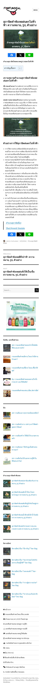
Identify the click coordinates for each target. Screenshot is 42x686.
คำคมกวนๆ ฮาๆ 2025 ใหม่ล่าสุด (16, 619)
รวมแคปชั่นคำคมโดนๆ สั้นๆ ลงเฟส (17, 614)
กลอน (7, 648)
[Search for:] (19, 290)
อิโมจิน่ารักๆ (9, 662)
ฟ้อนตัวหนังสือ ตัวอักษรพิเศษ (15, 657)
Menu (35, 10)
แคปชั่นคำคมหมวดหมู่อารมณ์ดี (16, 629)
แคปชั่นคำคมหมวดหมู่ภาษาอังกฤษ (17, 638)
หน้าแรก (8, 609)
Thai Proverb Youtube (15, 228)
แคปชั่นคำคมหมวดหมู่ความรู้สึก (16, 624)
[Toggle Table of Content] (19, 68)
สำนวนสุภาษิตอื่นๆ (13, 223)
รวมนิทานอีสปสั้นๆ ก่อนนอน (14, 672)
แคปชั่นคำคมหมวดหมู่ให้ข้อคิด (16, 633)
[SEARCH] (37, 290)
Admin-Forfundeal (12, 241)
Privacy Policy (20, 680)
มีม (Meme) (9, 653)
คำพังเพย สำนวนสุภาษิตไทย (15, 667)
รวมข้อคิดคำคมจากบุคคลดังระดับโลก (18, 643)
